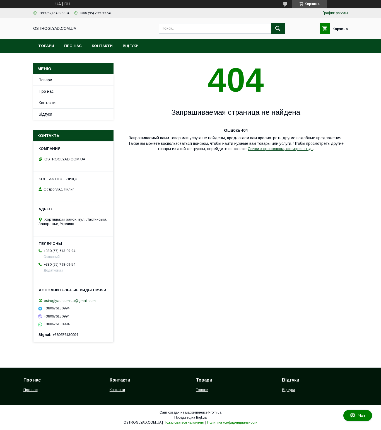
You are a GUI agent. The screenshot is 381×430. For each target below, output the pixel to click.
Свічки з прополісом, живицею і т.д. (280, 148)
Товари (46, 46)
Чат (361, 415)
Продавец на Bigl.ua (190, 417)
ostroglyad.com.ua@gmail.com (70, 300)
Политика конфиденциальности (232, 422)
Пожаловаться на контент (184, 422)
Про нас (73, 46)
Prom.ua (214, 412)
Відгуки (131, 46)
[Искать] (278, 28)
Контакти (102, 46)
